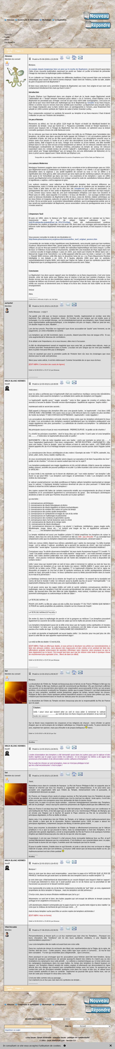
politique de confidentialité (78, 1038)
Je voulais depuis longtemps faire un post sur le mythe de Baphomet (58, 69)
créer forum (31, 1038)
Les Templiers (10, 42)
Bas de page (10, 51)
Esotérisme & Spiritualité (28, 20)
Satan (7, 40)
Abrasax (10, 20)
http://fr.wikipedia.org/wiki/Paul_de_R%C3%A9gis (50, 222)
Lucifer (7, 37)
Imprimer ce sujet (12, 1030)
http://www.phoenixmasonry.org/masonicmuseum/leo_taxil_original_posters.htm (63, 239)
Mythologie (47, 20)
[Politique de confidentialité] (64, 1045)
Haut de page (9, 988)
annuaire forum (59, 1038)
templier (90, 103)
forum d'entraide (44, 1038)
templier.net (79, 189)
